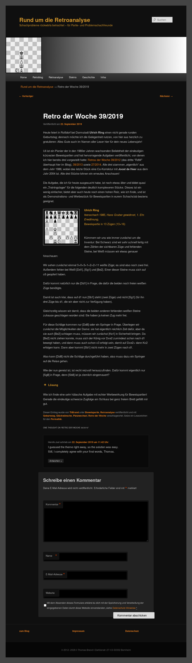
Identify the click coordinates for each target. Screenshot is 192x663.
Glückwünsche (64, 415)
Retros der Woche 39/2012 (104, 160)
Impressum (78, 631)
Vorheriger (26, 96)
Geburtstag (49, 415)
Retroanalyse (56, 77)
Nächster (166, 96)
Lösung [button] (53, 385)
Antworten (56, 460)
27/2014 (96, 164)
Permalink (56, 419)
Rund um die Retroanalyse (54, 20)
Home (23, 77)
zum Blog (24, 631)
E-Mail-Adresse (55, 574)
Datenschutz (132, 631)
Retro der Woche (97, 415)
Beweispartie (92, 412)
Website (50, 593)
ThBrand (74, 412)
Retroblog (38, 77)
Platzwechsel (80, 415)
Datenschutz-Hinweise (124, 607)
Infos (103, 77)
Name (51, 556)
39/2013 (78, 164)
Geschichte (88, 77)
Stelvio (72, 77)
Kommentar (53, 504)
